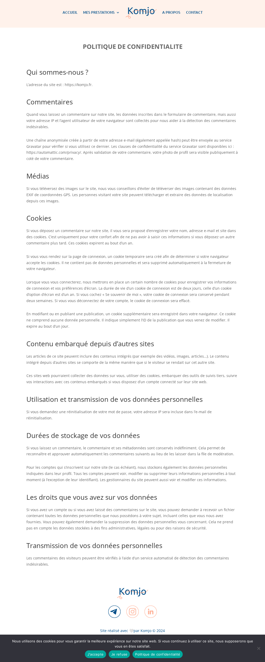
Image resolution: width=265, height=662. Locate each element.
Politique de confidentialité (157, 654)
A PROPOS (171, 12)
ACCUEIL (70, 12)
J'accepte (95, 654)
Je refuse (119, 654)
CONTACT (194, 12)
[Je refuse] (258, 648)
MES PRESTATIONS (99, 12)
